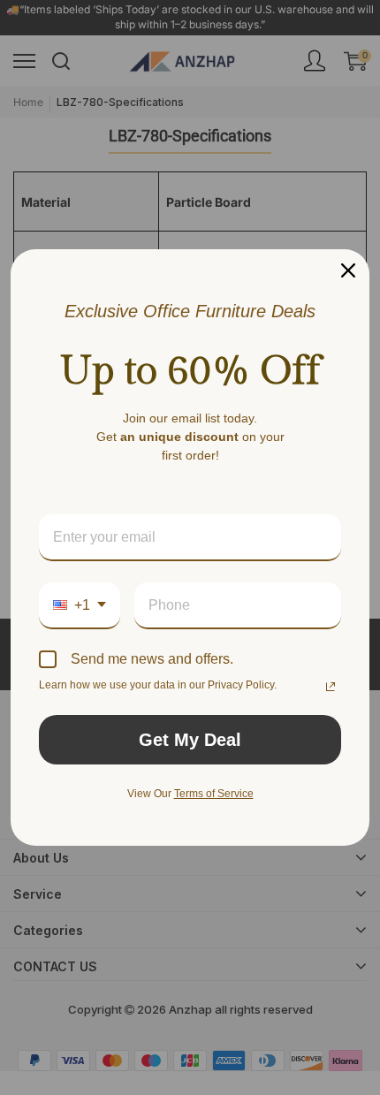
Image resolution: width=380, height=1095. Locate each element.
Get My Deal (190, 739)
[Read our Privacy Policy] (330, 686)
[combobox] (79, 605)
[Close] (348, 270)
